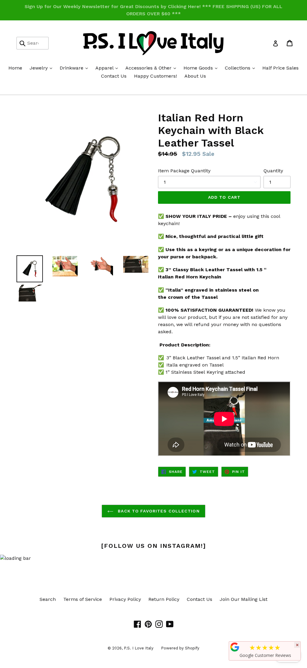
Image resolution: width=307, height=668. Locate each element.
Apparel (108, 68)
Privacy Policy (125, 599)
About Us (195, 76)
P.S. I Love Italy (139, 648)
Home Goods (201, 68)
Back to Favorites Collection (157, 511)
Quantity (273, 171)
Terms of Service (82, 599)
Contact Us (114, 76)
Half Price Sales (280, 68)
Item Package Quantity (184, 171)
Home (15, 68)
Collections (241, 68)
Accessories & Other (152, 68)
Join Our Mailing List (243, 599)
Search (48, 599)
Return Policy (163, 599)
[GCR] (234, 647)
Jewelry (42, 68)
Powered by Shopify (180, 648)
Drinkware (75, 68)
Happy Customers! (155, 76)
